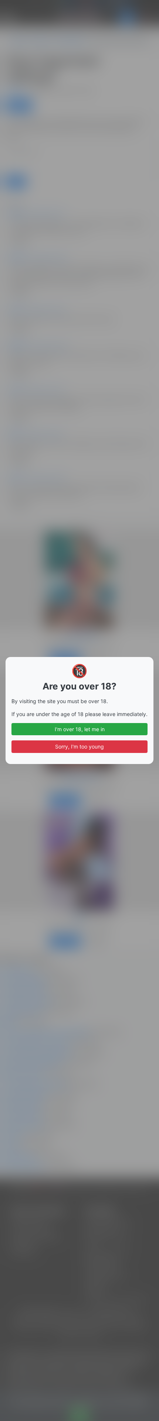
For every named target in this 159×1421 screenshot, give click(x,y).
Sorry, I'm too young (79, 746)
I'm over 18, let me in (80, 729)
